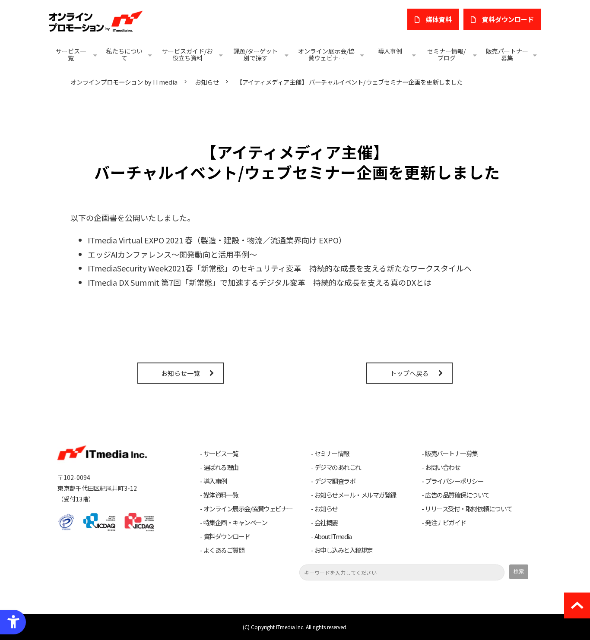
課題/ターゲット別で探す (255, 54)
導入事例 (390, 51)
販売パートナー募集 (507, 54)
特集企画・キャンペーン (235, 523)
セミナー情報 (331, 453)
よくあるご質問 (223, 550)
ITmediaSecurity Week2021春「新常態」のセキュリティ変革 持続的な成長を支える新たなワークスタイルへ (280, 268)
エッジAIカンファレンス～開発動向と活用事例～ (172, 254)
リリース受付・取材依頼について (468, 509)
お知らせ (207, 81)
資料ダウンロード (226, 536)
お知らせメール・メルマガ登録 (355, 495)
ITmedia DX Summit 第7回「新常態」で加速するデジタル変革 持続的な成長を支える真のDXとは (259, 282)
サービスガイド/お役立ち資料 (187, 54)
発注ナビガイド (445, 523)
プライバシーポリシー (454, 481)
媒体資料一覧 (220, 495)
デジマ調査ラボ (334, 481)
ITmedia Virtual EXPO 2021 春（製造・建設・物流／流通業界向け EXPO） (217, 240)
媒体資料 (439, 19)
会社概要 (326, 523)
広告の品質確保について (457, 495)
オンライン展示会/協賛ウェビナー (326, 54)
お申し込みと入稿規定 (343, 550)
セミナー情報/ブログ (446, 54)
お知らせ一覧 (180, 373)
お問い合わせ (442, 467)
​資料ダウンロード (508, 19)
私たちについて (124, 54)
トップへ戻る (409, 373)
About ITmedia (333, 536)
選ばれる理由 (220, 467)
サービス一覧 (71, 54)
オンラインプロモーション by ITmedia (124, 81)
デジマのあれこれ (337, 467)
